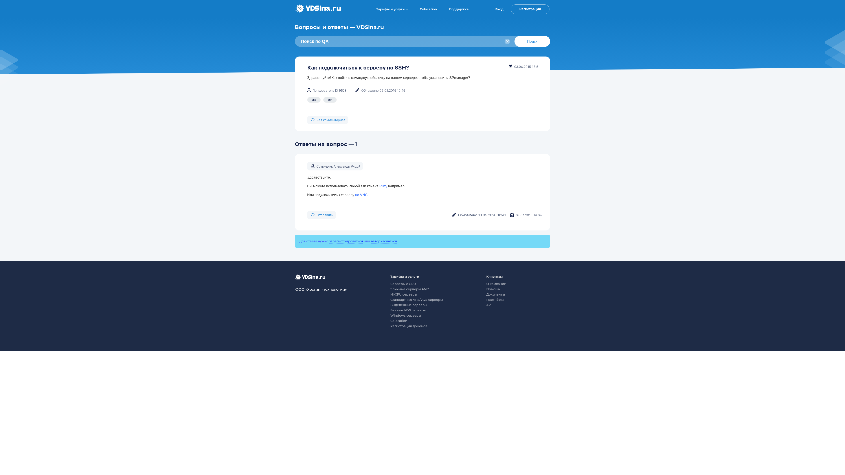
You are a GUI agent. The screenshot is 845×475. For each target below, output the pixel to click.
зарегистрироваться (346, 241)
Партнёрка (495, 300)
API (489, 305)
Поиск (532, 41)
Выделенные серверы (408, 305)
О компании (496, 284)
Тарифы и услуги (391, 9)
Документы (495, 294)
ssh (330, 99)
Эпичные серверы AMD (409, 289)
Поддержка (458, 9)
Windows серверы (405, 316)
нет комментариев (331, 120)
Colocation (428, 9)
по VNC (361, 195)
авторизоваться (384, 241)
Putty (383, 186)
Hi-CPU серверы (403, 294)
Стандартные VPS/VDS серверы (416, 300)
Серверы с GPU (403, 284)
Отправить (325, 215)
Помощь (493, 289)
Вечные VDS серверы (408, 310)
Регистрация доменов (408, 326)
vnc (314, 99)
